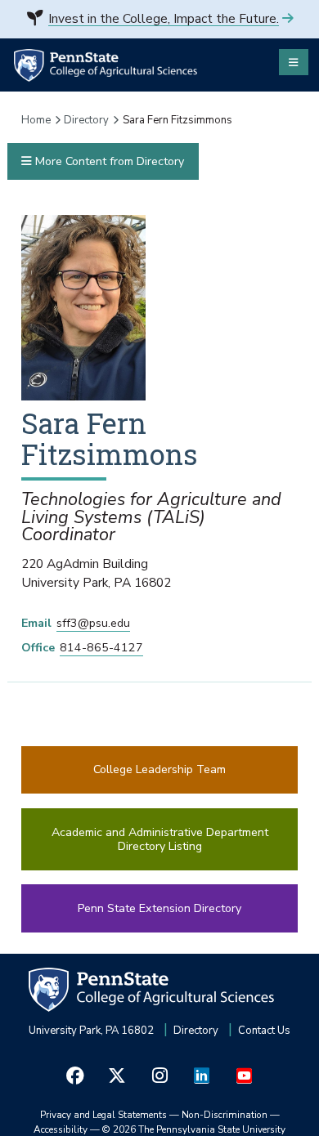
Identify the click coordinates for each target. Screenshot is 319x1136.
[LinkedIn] (202, 1075)
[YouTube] (243, 1075)
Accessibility (61, 1129)
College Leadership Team (159, 769)
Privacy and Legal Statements (103, 1114)
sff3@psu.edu (93, 623)
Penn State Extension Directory (159, 908)
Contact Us (264, 1030)
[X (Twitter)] (117, 1075)
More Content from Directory (108, 161)
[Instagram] (159, 1075)
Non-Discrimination (224, 1114)
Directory (86, 120)
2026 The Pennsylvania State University (193, 1129)
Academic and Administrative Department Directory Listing (160, 839)
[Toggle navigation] (293, 62)
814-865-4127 (101, 647)
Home (36, 120)
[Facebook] (75, 1075)
